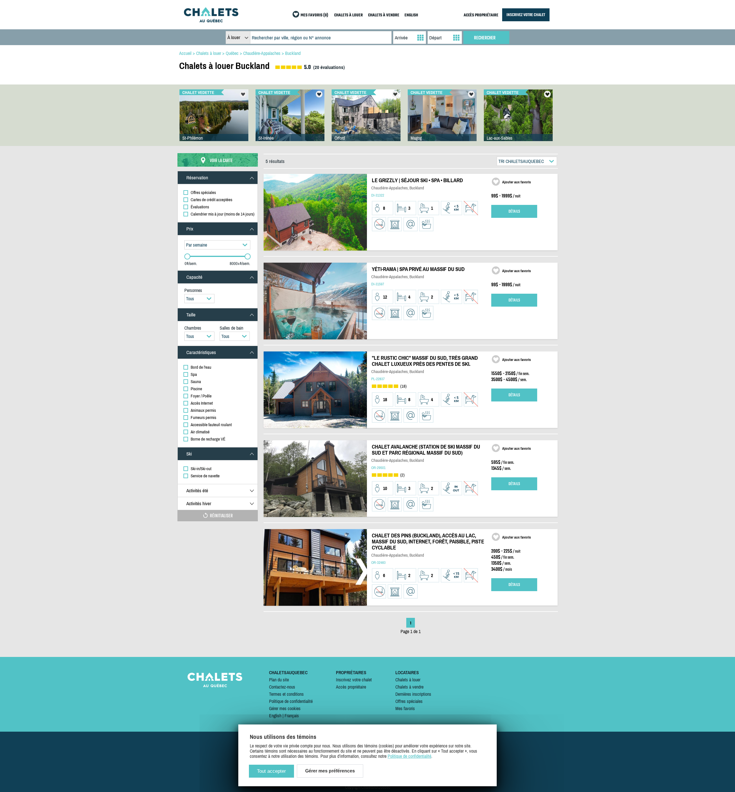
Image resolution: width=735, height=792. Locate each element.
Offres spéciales (409, 701)
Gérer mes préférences (330, 770)
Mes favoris (405, 708)
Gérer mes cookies (285, 708)
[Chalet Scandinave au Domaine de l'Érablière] (366, 121)
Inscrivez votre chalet (354, 679)
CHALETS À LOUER (348, 15)
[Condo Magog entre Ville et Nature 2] (442, 121)
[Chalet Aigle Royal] (213, 121)
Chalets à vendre (409, 686)
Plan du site (279, 679)
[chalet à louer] (211, 20)
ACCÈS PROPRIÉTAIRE (481, 15)
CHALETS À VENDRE (383, 15)
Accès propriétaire (351, 686)
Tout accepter (271, 771)
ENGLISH (411, 15)
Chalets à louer (407, 679)
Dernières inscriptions (413, 694)
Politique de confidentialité (291, 701)
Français (292, 715)
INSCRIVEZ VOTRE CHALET (525, 14)
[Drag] (187, 256)
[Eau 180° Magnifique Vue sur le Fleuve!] (290, 121)
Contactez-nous (282, 686)
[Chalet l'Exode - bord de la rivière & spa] (518, 121)
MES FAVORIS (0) (314, 15)
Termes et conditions (286, 694)
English (275, 715)
